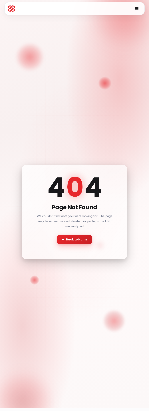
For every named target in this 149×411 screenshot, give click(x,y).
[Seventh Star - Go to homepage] (11, 8)
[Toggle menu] (137, 9)
